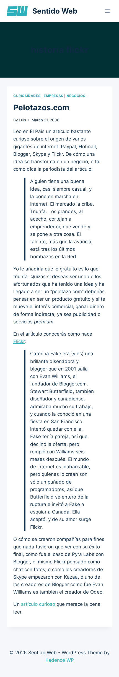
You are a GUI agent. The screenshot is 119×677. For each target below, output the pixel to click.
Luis (22, 120)
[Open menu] (107, 11)
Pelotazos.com (41, 107)
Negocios (76, 96)
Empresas (53, 96)
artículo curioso (38, 604)
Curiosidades (26, 96)
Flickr (19, 341)
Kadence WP (59, 660)
